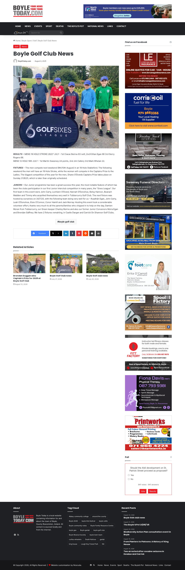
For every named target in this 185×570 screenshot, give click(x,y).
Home (18, 26)
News (28, 26)
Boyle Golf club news (97, 275)
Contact (121, 26)
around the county (99, 516)
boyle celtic (103, 521)
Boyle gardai (85, 530)
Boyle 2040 (73, 521)
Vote (143, 491)
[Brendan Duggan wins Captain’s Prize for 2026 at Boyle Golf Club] (29, 263)
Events (38, 26)
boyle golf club (66, 221)
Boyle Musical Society (77, 535)
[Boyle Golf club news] (102, 263)
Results (153, 491)
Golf (35, 40)
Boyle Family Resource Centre (101, 526)
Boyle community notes (78, 526)
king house (73, 544)
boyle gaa (72, 530)
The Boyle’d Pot (75, 26)
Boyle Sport (27, 40)
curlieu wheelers (75, 539)
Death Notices (90, 539)
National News (95, 26)
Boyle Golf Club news (61, 275)
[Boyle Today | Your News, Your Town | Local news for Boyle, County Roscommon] (28, 11)
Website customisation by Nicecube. (66, 565)
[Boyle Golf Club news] (66, 263)
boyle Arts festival (88, 521)
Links (110, 26)
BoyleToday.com (24, 61)
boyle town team (96, 535)
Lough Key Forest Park (89, 544)
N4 (103, 544)
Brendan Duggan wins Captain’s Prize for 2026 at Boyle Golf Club (27, 278)
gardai (102, 539)
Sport (49, 26)
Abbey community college (79, 516)
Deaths (60, 26)
